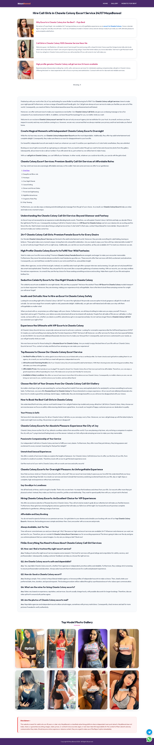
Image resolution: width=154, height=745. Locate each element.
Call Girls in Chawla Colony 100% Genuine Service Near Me (61, 43)
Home (105, 3)
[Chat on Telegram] (149, 732)
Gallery (114, 3)
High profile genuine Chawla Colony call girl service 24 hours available (67, 64)
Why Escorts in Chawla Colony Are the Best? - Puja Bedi (60, 22)
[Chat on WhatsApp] (149, 739)
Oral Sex (26, 171)
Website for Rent (129, 3)
